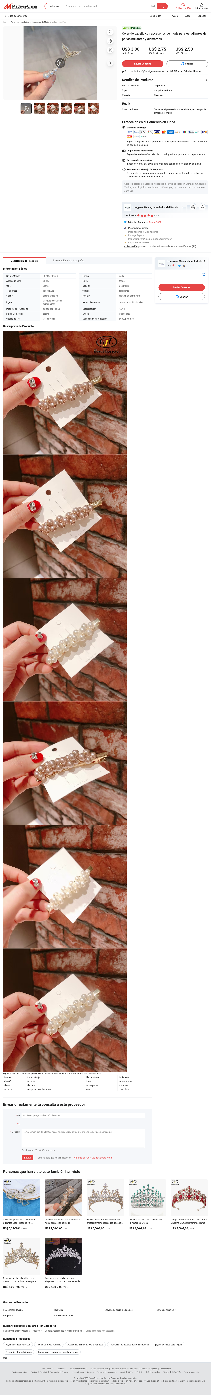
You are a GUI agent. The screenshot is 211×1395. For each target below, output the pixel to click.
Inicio (5, 22)
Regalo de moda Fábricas (49, 1344)
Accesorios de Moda (40, 22)
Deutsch (100, 1372)
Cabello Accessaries (63, 1315)
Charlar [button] (189, 63)
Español (43, 1372)
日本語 (139, 1372)
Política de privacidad (99, 1368)
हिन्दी (147, 1372)
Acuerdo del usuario (78, 1368)
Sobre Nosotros (46, 1368)
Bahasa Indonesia (191, 1372)
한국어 (131, 1372)
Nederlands (111, 1372)
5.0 (169, 265)
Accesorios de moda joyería (19, 1352)
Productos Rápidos (149, 1368)
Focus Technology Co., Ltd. (100, 1378)
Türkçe (166, 1372)
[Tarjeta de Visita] (203, 274)
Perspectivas (165, 1368)
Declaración (62, 1368)
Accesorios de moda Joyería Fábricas (85, 1344)
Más (5, 1357)
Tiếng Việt (176, 1372)
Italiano (90, 1372)
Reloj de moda (10, 1315)
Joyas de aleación (165, 1309)
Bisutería (58, 1309)
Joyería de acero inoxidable (118, 1309)
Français (65, 1372)
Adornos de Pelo (59, 22)
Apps (187, 15)
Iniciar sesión (201, 8)
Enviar (27, 1157)
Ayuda (175, 15)
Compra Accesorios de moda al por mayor (58, 1352)
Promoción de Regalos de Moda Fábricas (129, 1344)
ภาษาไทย (156, 1372)
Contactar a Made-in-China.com (124, 1368)
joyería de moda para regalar (169, 1344)
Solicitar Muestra (192, 71)
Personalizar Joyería (13, 1309)
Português (54, 1372)
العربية (122, 1372)
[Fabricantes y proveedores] (20, 6)
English (34, 1372)
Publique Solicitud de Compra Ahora (93, 1157)
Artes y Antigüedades (20, 22)
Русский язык (78, 1372)
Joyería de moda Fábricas (18, 1344)
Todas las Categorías (17, 15)
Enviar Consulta (142, 63)
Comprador (155, 15)
